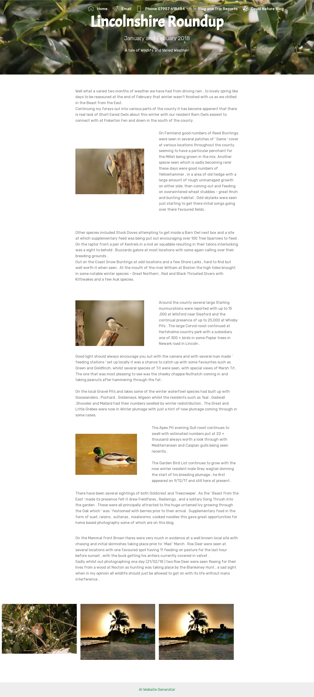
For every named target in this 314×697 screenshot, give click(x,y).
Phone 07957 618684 (164, 9)
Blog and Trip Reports (218, 9)
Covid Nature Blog (267, 9)
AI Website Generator (157, 689)
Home (102, 9)
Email (126, 9)
